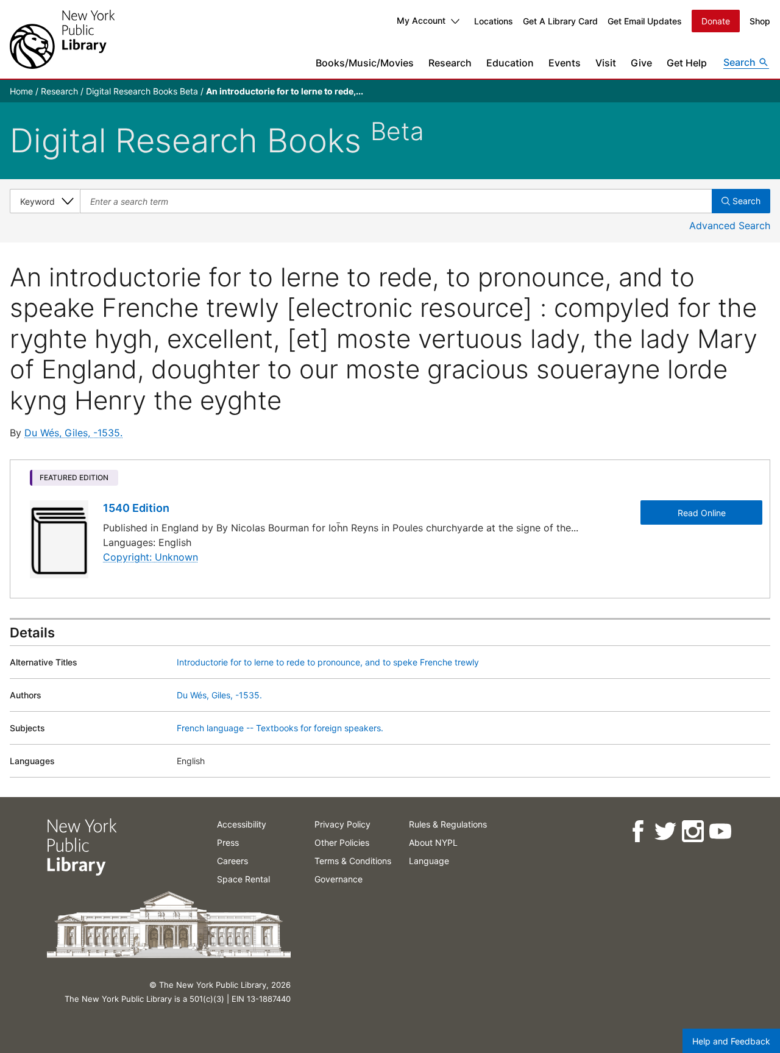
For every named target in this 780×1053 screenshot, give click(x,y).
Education (510, 63)
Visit (605, 63)
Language (429, 861)
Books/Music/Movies (365, 63)
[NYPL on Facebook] (637, 831)
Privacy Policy (342, 824)
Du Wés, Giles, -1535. (73, 433)
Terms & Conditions (352, 861)
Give (641, 63)
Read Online (702, 513)
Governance (338, 879)
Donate (715, 21)
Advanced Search (729, 225)
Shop (760, 21)
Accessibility (241, 824)
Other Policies (341, 842)
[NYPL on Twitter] (664, 831)
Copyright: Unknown (150, 557)
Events (564, 63)
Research (450, 63)
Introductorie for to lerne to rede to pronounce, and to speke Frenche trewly (328, 662)
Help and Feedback (731, 1041)
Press (228, 842)
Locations (493, 21)
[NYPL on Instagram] (692, 831)
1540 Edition (136, 508)
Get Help (687, 63)
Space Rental (243, 879)
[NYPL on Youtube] (719, 831)
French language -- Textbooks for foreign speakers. (280, 728)
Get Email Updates (645, 21)
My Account (421, 20)
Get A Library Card (560, 21)
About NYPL (433, 842)
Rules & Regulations (448, 824)
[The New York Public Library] (62, 39)
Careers (232, 861)
